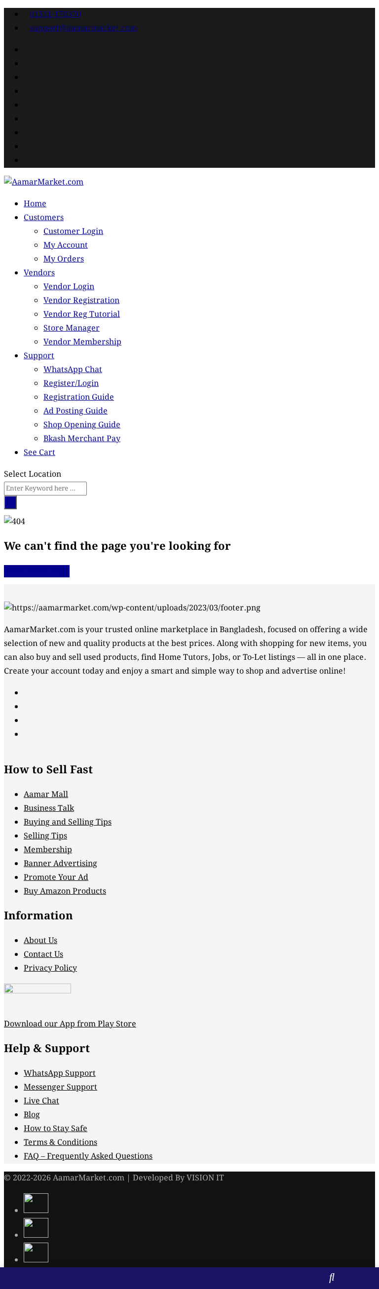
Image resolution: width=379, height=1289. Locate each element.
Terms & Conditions (60, 1143)
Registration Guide (78, 397)
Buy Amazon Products (65, 891)
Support (39, 356)
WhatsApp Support (60, 1073)
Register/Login (71, 384)
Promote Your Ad (56, 878)
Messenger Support (60, 1087)
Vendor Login (68, 287)
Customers (44, 218)
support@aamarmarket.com (83, 28)
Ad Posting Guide (75, 411)
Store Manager (71, 328)
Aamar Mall (46, 795)
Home (35, 204)
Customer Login (73, 232)
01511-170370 (55, 14)
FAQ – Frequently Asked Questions (88, 1156)
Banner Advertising (60, 864)
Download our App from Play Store (70, 1024)
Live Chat (41, 1101)
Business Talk (49, 808)
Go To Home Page (37, 571)
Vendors (39, 273)
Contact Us (43, 954)
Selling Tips (45, 836)
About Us (40, 941)
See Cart (39, 453)
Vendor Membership (82, 342)
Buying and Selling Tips (68, 822)
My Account (65, 245)
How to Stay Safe (55, 1129)
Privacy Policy (50, 968)
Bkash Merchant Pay (81, 439)
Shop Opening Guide (81, 425)
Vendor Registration (81, 301)
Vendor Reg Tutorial (81, 314)
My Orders (63, 259)
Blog (32, 1115)
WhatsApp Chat (72, 370)
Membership (48, 850)
